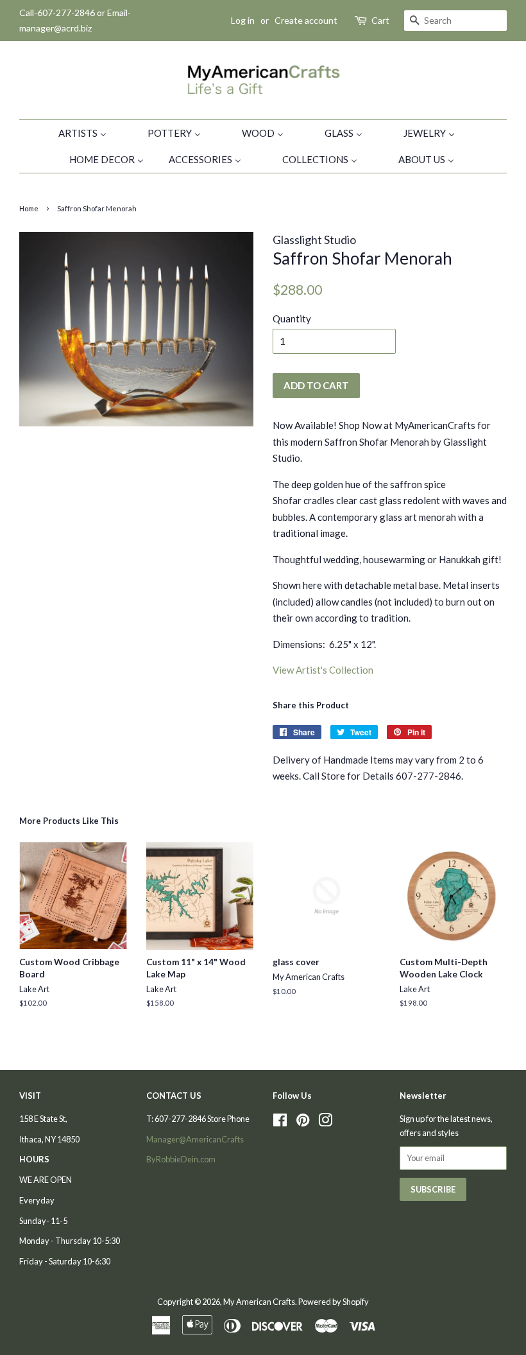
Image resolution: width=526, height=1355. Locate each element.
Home (28, 208)
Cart (380, 20)
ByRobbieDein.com (181, 1159)
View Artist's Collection (323, 670)
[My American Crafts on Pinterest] (303, 1122)
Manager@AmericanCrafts (195, 1139)
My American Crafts (259, 1302)
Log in (243, 20)
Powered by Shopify (333, 1302)
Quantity (292, 318)
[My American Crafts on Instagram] (325, 1122)
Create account (306, 20)
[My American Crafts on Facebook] (280, 1122)
